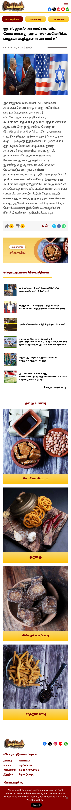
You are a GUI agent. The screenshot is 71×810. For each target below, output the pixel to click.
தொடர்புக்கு (26, 774)
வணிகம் (24, 761)
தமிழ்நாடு (9, 770)
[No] (67, 798)
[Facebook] (59, 226)
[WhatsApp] (64, 226)
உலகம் (29, 47)
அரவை (59, 19)
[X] (54, 226)
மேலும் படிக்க (53, 387)
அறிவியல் (25, 765)
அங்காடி (35, 19)
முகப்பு (7, 761)
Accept (36, 805)
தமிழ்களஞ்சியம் (29, 770)
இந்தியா (8, 774)
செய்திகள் (12, 19)
